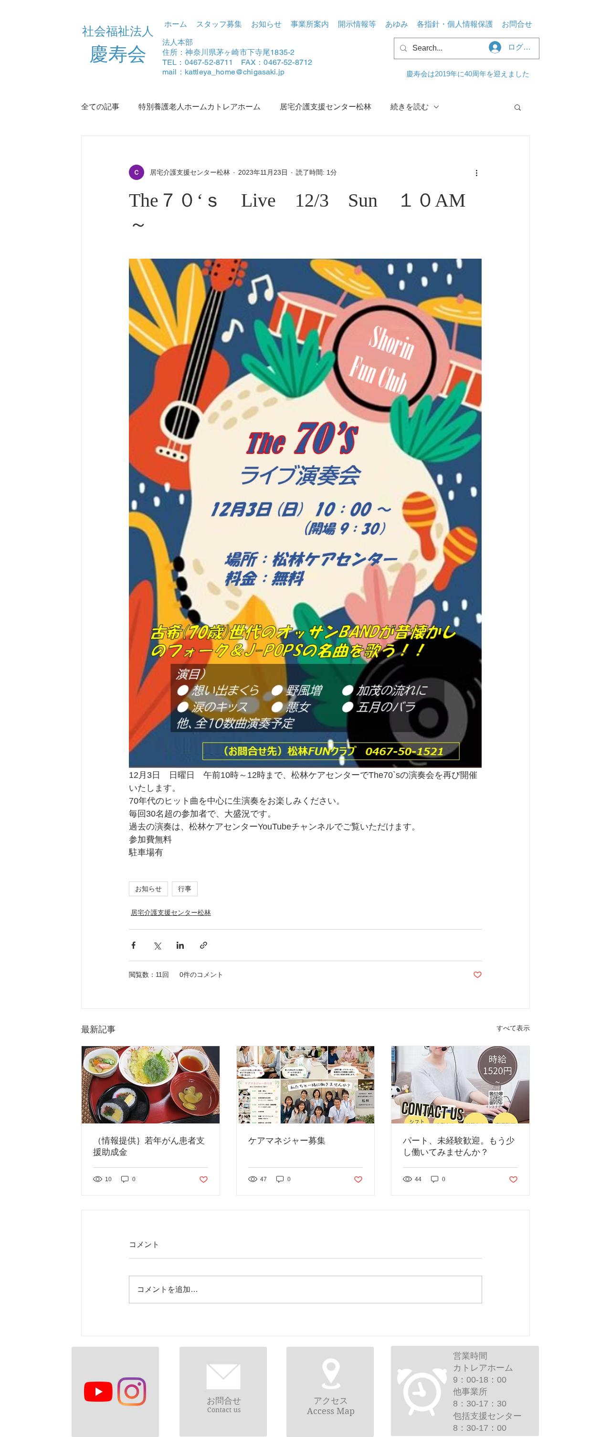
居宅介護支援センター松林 (325, 107)
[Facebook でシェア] (133, 945)
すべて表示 (513, 1028)
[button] (309, 24)
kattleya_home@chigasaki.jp (234, 71)
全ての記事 (100, 107)
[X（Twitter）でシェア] (156, 945)
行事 (184, 888)
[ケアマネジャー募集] (306, 1084)
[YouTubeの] (98, 1391)
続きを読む (409, 107)
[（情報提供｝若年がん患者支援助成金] (151, 1084)
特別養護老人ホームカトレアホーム (199, 107)
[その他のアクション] (476, 172)
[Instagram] (131, 1391)
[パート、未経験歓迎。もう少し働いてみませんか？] (460, 1084)
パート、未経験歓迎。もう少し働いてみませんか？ (459, 1146)
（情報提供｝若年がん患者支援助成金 (149, 1146)
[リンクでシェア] (203, 945)
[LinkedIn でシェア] (180, 945)
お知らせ (148, 888)
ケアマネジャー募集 (287, 1140)
